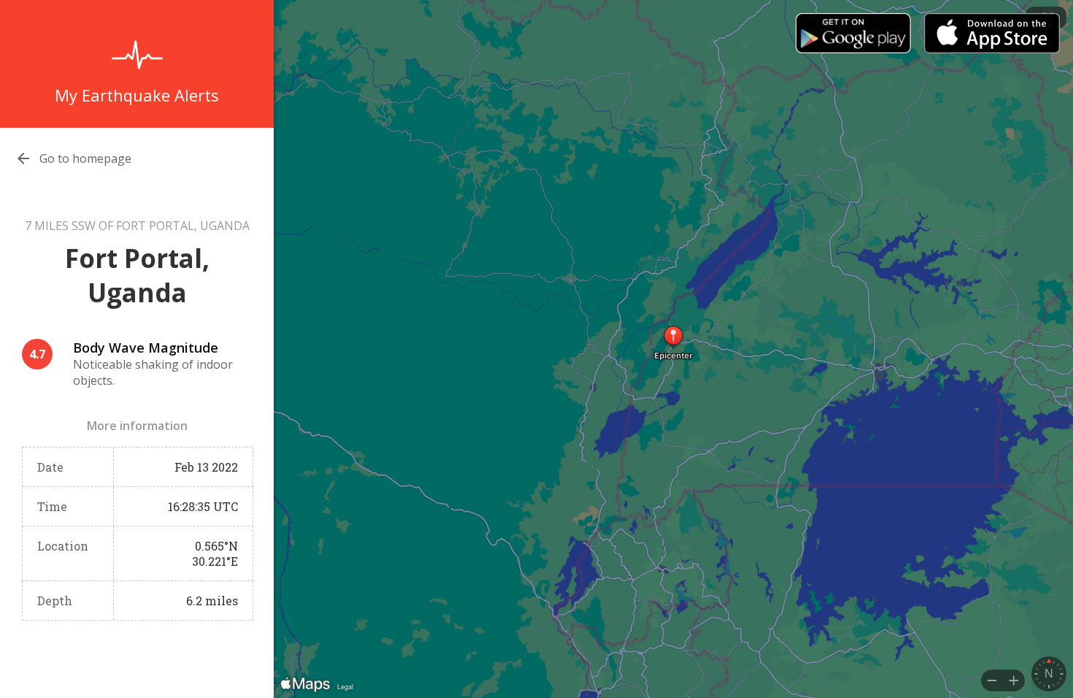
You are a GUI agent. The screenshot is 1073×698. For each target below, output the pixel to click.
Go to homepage (85, 158)
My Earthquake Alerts (137, 95)
